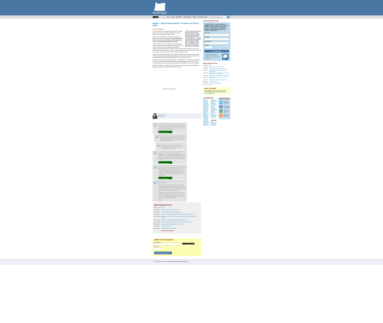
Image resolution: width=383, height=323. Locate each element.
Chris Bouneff (205, 105)
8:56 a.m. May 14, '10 (155, 126)
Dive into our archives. (167, 230)
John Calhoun (205, 107)
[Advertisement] (194, 148)
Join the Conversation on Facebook (227, 106)
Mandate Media (172, 261)
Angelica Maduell (206, 124)
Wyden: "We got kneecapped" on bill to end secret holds (176, 24)
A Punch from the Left (166, 226)
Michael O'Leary (214, 104)
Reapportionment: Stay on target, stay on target (172, 224)
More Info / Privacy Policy (182, 261)
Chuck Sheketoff (214, 115)
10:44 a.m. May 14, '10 (155, 183)
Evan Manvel (205, 125)
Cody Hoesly (205, 119)
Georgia (163, 207)
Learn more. (207, 58)
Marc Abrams (205, 99)
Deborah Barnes (206, 104)
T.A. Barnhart (205, 103)
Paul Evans (205, 114)
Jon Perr (212, 105)
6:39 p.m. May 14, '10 (157, 137)
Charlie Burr (213, 123)
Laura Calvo (205, 108)
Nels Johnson (205, 120)
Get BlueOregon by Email (226, 111)
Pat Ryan (212, 111)
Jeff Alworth (205, 100)
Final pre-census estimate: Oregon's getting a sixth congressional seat (177, 214)
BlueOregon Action (202, 16)
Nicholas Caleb (206, 106)
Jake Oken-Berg (214, 103)
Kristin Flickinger (206, 115)
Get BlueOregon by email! (163, 253)
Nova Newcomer (214, 100)
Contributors (179, 16)
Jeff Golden (205, 117)
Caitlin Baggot (206, 102)
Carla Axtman (213, 125)
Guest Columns (187, 16)
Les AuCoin (205, 101)
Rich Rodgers (213, 110)
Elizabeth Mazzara (214, 99)
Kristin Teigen (213, 117)
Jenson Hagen (205, 118)
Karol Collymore (214, 124)
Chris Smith (213, 116)
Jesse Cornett (205, 111)
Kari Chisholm (156, 29)
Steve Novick (213, 102)
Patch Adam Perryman (213, 107)
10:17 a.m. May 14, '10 (155, 168)
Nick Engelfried (206, 113)
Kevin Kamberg (206, 121)
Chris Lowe (205, 123)
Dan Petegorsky (214, 108)
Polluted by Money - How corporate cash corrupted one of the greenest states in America (219, 73)
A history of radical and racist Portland (170, 209)
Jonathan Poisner (214, 109)
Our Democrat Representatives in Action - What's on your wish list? (176, 221)
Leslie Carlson (205, 109)
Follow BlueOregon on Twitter (226, 102)
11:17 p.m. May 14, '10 (159, 146)
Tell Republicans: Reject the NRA (168, 228)
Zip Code (156, 246)
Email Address (157, 242)
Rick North (213, 101)
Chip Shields (213, 114)
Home (168, 16)
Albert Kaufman (206, 122)
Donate (194, 16)
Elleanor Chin (205, 110)
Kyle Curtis (205, 112)
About (173, 16)
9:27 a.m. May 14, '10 (155, 153)
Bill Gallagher (205, 116)
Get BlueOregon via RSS (226, 115)
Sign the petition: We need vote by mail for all (171, 212)
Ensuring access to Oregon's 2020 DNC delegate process (174, 219)
